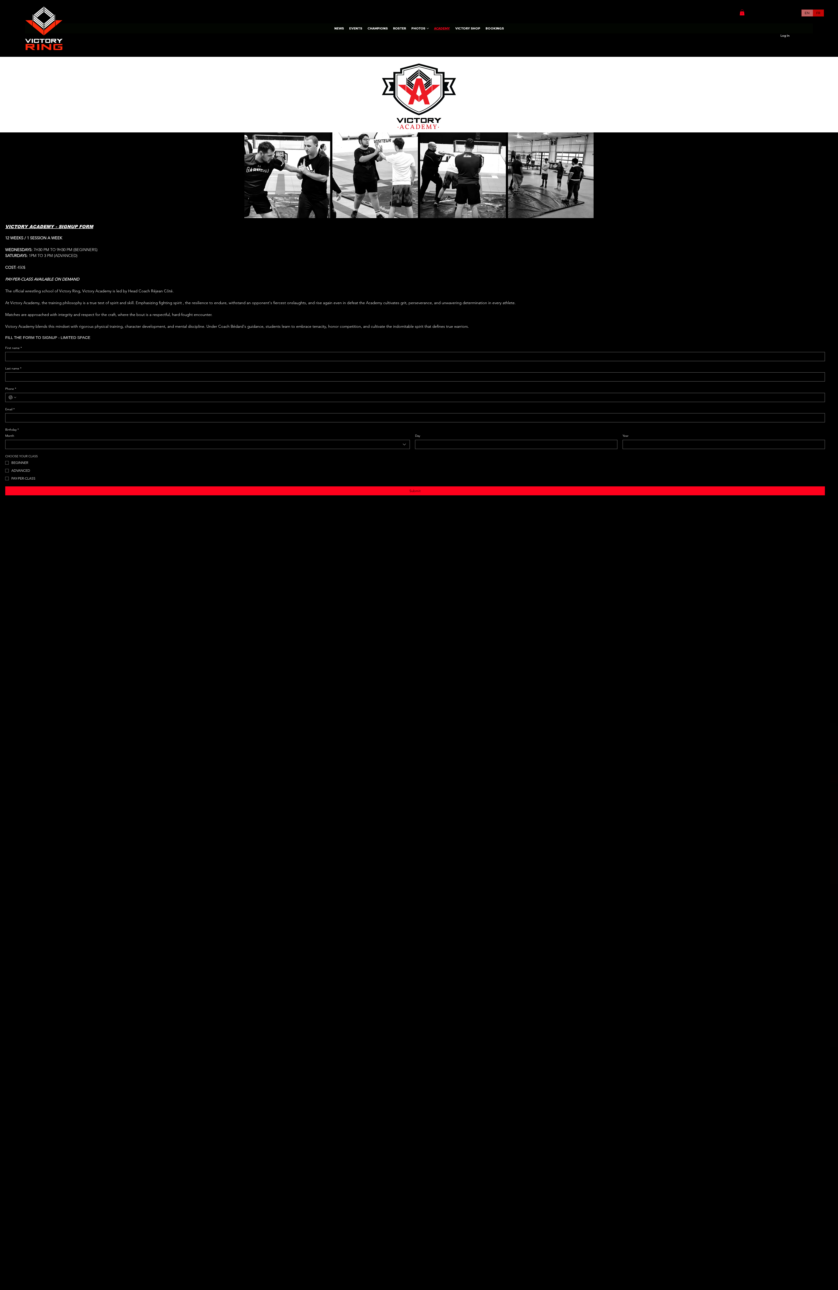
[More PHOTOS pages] (428, 28)
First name (13, 348)
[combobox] (207, 444)
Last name (13, 368)
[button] (742, 12)
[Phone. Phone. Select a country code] (12, 397)
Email (10, 409)
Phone (10, 389)
